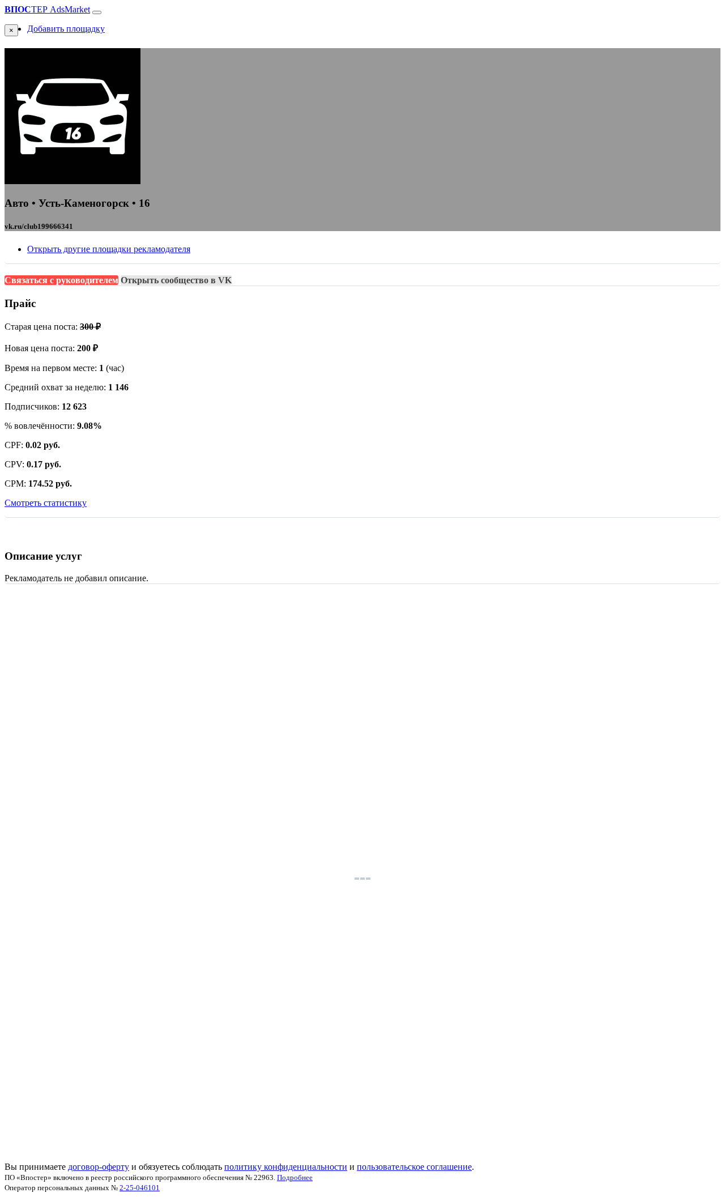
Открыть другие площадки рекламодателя (108, 249)
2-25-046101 (140, 1187)
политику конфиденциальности (285, 1167)
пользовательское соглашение (414, 1167)
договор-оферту (98, 1167)
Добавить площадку (66, 28)
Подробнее (295, 1177)
